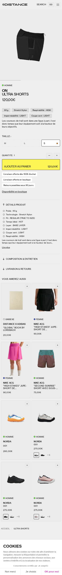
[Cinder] (12, 516)
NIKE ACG (39, 324)
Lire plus (6, 247)
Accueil (5, 528)
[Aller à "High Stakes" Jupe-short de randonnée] (46, 300)
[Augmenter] (57, 155)
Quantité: (8, 155)
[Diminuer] (49, 155)
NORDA (7, 441)
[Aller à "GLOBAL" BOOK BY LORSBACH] (15, 300)
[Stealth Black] (42, 455)
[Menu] (58, 4)
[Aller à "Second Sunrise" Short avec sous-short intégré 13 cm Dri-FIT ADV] (46, 359)
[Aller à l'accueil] (15, 5)
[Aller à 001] (15, 417)
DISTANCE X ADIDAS (14, 324)
